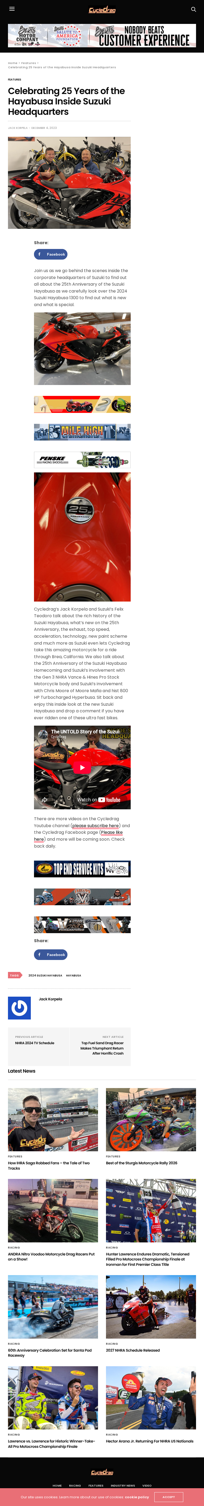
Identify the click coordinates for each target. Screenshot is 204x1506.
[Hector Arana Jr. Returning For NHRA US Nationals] (151, 1397)
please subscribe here (95, 826)
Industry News (123, 1485)
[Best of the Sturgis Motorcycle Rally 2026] (151, 1119)
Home (57, 1485)
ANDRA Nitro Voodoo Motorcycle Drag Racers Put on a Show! (51, 1256)
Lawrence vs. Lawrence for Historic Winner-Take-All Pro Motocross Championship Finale (51, 1444)
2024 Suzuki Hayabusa (45, 976)
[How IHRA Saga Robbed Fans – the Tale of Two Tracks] (53, 1119)
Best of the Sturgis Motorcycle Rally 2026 (141, 1163)
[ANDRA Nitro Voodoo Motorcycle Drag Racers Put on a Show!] (53, 1210)
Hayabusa (73, 976)
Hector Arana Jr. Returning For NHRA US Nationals (149, 1441)
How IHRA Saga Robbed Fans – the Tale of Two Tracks (49, 1165)
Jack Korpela (18, 128)
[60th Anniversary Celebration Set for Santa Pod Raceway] (53, 1306)
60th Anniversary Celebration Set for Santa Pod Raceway (50, 1353)
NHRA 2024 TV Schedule (34, 1043)
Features (14, 79)
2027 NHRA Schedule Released (133, 1350)
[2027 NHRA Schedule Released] (151, 1306)
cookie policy (137, 1497)
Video (147, 1485)
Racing (14, 1247)
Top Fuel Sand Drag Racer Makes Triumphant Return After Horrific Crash (102, 1048)
